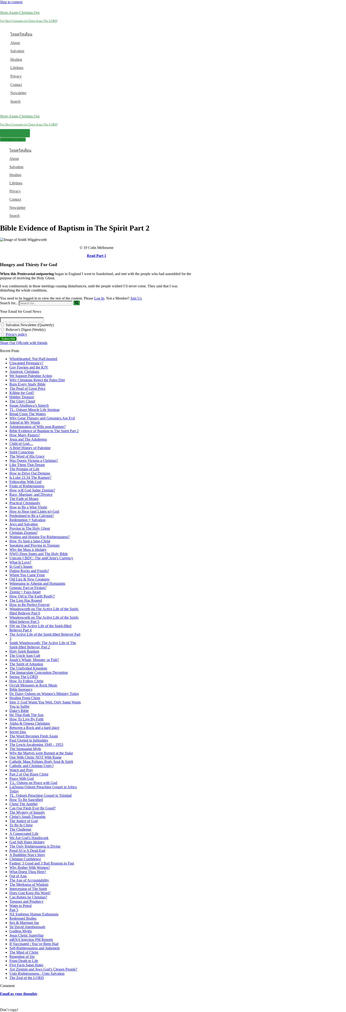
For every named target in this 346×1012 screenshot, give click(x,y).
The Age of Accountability (29, 880)
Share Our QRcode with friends (23, 343)
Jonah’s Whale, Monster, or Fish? (34, 660)
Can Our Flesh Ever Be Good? (32, 808)
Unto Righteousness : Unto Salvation (36, 973)
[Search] (76, 303)
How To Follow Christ (26, 681)
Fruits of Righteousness (26, 486)
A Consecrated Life (23, 834)
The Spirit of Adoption (26, 664)
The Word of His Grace (26, 456)
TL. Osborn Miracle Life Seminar (34, 410)
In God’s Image (20, 567)
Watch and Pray (21, 770)
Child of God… (21, 444)
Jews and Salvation (23, 524)
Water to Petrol (20, 906)
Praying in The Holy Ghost (29, 528)
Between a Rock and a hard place (34, 728)
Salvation (17, 51)
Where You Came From (27, 575)
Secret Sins (17, 732)
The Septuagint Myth (25, 749)
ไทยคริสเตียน (21, 34)
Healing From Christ (24, 698)
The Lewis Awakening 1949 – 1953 (36, 745)
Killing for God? (21, 393)
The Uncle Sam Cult (24, 656)
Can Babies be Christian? (28, 897)
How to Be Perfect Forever (29, 605)
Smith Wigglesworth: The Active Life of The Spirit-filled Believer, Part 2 (42, 645)
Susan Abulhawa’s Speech (29, 405)
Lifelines (16, 68)
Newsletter (18, 93)
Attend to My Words (24, 422)
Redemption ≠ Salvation (27, 520)
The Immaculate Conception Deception (38, 673)
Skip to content (11, 2)
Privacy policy (16, 334)
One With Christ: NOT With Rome (35, 757)
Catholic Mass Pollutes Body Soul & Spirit (41, 762)
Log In (99, 298)
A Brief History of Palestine (30, 448)
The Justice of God (23, 821)
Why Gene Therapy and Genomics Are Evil (42, 418)
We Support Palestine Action (30, 376)
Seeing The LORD (23, 677)
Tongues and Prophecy (26, 901)
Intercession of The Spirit (28, 889)
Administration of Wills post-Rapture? (37, 427)
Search (15, 101)
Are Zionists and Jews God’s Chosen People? (43, 969)
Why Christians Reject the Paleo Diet (37, 380)
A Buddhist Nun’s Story (27, 855)
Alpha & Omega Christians (29, 723)
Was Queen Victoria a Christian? (33, 461)
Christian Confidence (25, 859)
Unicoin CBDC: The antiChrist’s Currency (41, 558)
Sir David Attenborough (27, 927)
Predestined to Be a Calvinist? (31, 516)
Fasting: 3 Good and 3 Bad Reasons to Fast (41, 863)
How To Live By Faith (26, 719)
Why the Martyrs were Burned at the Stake (41, 753)
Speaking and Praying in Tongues (34, 545)
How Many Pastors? (24, 435)
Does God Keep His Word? (30, 893)
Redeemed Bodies (22, 918)
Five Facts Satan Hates (26, 965)
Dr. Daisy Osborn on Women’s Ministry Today (44, 694)
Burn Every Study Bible (27, 384)
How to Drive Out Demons (29, 473)
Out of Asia (18, 876)
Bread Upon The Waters (27, 414)
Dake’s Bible (19, 711)
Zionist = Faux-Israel (24, 592)
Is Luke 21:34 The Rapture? (30, 478)
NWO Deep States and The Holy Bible (38, 554)
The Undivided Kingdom (28, 668)
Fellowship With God (25, 482)
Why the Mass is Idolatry (28, 550)
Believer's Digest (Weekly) (25, 330)
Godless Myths (20, 931)
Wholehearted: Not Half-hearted (33, 359)
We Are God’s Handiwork (28, 838)
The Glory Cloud (22, 401)
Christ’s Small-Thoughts (27, 817)
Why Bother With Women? (29, 868)
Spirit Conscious (21, 452)
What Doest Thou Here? (27, 872)
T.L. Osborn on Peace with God (33, 783)
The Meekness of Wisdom (28, 884)
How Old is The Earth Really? (32, 596)
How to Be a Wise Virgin (28, 507)
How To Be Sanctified (26, 800)
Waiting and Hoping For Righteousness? (39, 537)
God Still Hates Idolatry (27, 842)
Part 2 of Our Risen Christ (28, 774)
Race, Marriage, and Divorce (30, 494)
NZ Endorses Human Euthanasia (33, 914)
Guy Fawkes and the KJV (28, 367)
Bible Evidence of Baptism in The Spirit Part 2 (44, 431)
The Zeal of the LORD (26, 978)
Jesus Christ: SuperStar (26, 935)
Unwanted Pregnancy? (26, 363)
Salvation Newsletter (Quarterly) (29, 325)
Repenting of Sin (22, 957)
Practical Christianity (24, 503)
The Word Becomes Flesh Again (33, 736)
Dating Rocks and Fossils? (29, 571)
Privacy (16, 76)
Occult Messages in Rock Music (33, 685)
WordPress (37, 1002)
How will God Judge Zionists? (32, 490)
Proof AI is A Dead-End (27, 851)
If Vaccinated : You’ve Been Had (33, 944)
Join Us (136, 298)
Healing (16, 59)
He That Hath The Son (26, 715)
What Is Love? (20, 562)
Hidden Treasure (21, 397)
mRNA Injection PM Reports (31, 940)
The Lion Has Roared (25, 600)
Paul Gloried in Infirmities (28, 740)
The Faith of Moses (23, 499)
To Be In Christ (20, 825)
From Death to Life (23, 961)
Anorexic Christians (24, 372)
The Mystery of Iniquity (27, 812)
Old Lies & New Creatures (29, 579)
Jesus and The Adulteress (28, 439)
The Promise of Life (24, 469)
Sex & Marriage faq (24, 923)
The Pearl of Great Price (27, 388)
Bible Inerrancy (20, 689)
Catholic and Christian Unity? (31, 766)
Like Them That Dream (27, 465)
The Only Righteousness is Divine (34, 846)
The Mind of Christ (23, 952)
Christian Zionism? (23, 533)
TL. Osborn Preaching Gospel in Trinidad (40, 795)
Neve (4, 1002)
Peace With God (21, 778)
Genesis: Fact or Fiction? (27, 588)
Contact (16, 85)
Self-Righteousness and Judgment (34, 948)
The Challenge (20, 829)
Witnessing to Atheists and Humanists (37, 583)
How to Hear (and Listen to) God (34, 511)
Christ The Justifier (23, 804)
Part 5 (13, 910)
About (15, 43)
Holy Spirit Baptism (24, 651)
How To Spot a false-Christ (29, 541)
